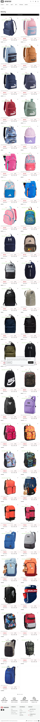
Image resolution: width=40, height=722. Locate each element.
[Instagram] (3, 710)
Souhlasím (30, 362)
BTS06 (15, 64)
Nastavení (9, 362)
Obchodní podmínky (21, 715)
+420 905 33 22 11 (32, 709)
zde (26, 359)
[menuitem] (2, 5)
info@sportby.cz (32, 714)
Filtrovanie (20, 14)
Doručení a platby (14, 713)
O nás (20, 709)
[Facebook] (1, 710)
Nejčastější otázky (14, 710)
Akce (11, 709)
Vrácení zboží (13, 712)
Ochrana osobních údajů (22, 713)
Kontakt (20, 710)
